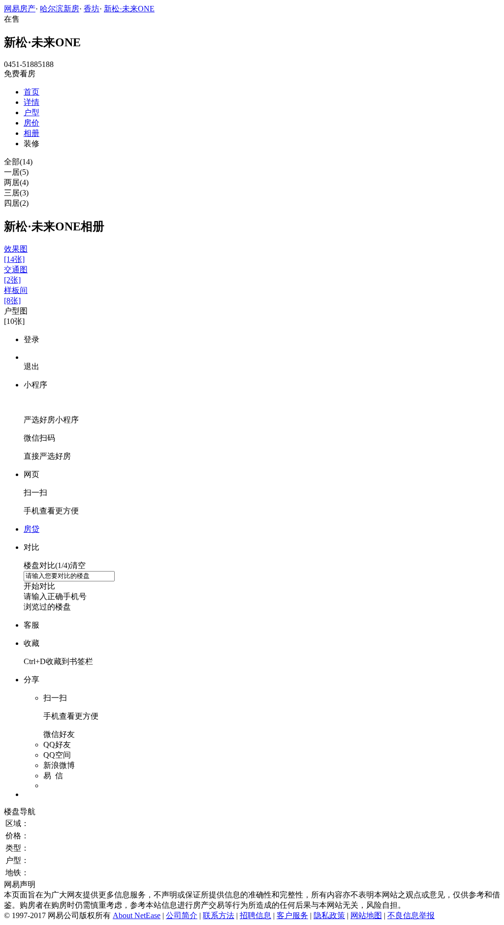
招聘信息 (255, 915)
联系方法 (218, 915)
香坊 (91, 8)
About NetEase (136, 915)
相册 (31, 133)
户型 (31, 112)
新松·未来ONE (129, 8)
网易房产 (19, 8)
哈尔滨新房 (59, 8)
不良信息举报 (411, 915)
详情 (31, 102)
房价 (31, 123)
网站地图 (366, 915)
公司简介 (181, 915)
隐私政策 (329, 915)
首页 (31, 92)
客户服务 (292, 915)
